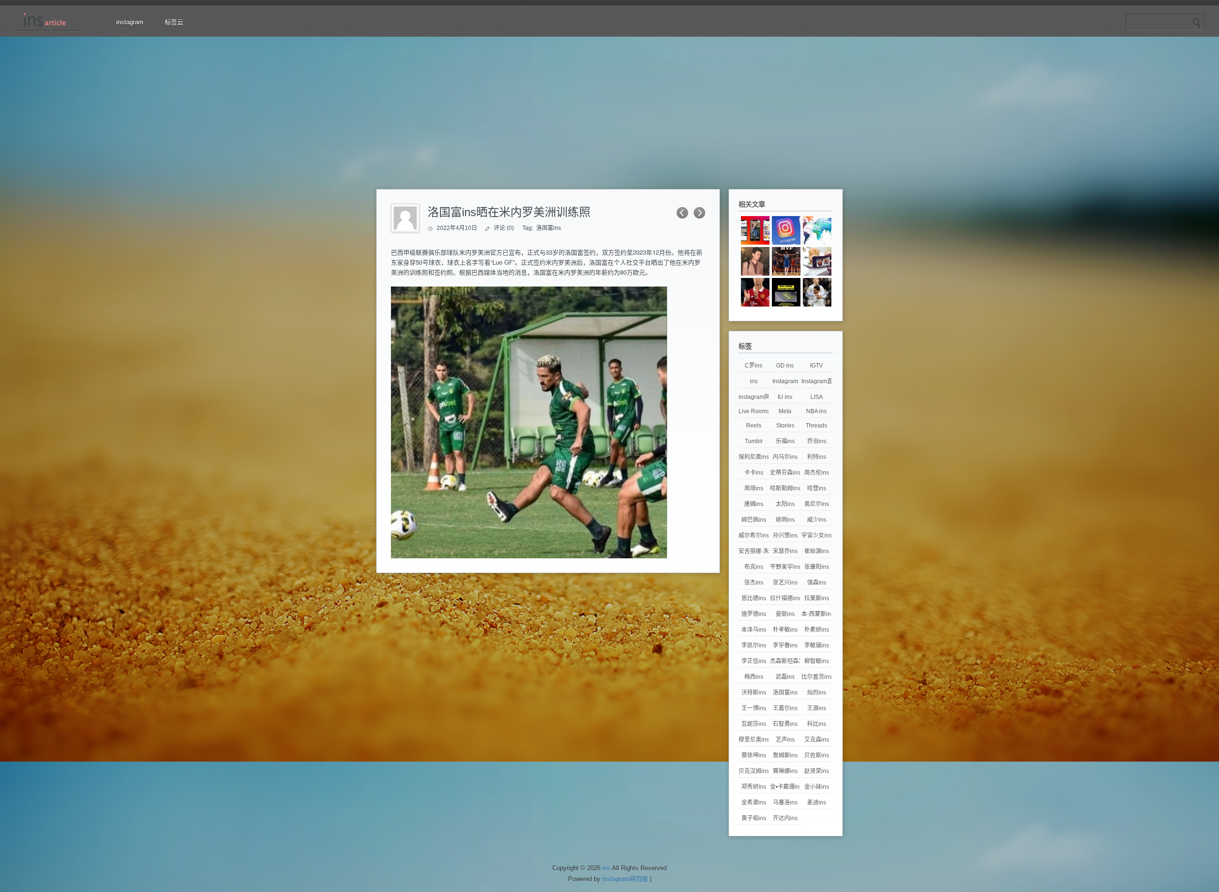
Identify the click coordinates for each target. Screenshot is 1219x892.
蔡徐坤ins (753, 755)
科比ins (816, 724)
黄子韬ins (753, 818)
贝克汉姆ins (754, 771)
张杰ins (753, 582)
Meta (785, 411)
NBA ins (816, 411)
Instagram (785, 381)
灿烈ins (816, 692)
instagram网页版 (754, 397)
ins (754, 381)
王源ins (816, 708)
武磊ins (785, 677)
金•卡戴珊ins (785, 786)
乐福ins (785, 441)
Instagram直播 (816, 381)
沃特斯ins (753, 692)
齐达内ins (785, 818)
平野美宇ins (785, 567)
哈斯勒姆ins (785, 488)
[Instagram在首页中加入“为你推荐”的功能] (786, 230)
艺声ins (785, 739)
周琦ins (753, 488)
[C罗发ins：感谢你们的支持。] (755, 292)
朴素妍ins (816, 629)
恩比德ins (753, 598)
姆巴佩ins (753, 519)
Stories (785, 425)
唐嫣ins (753, 504)
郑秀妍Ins (753, 786)
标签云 (174, 22)
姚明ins (785, 519)
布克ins (753, 567)
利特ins (816, 457)
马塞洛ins (785, 802)
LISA (816, 397)
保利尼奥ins (754, 457)
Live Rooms (754, 411)
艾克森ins (816, 739)
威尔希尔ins (754, 535)
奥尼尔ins (816, 504)
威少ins (816, 519)
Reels (753, 425)
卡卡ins (753, 472)
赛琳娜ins (785, 771)
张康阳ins (816, 567)
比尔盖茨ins (816, 677)
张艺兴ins (785, 582)
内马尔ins (785, 457)
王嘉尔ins (785, 708)
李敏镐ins (816, 645)
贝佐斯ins (816, 755)
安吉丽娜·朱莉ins (754, 551)
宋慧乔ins (785, 551)
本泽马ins (753, 629)
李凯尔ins (753, 645)
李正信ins (753, 661)
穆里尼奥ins (754, 739)
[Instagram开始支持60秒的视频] (817, 261)
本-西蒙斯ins (816, 614)
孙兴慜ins (785, 535)
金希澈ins (753, 802)
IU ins (785, 397)
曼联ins (785, 614)
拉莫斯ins (816, 598)
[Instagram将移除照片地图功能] (817, 230)
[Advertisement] (609, 108)
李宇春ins (785, 645)
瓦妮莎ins (753, 724)
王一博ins (753, 708)
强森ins (816, 582)
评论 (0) (504, 228)
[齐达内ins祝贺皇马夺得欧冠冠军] (786, 292)
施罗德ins (753, 614)
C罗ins (753, 365)
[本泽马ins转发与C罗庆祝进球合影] (817, 292)
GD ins (785, 365)
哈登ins (816, 488)
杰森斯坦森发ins (785, 661)
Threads (816, 425)
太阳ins (785, 504)
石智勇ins (785, 724)
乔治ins (816, 441)
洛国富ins (548, 228)
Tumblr (754, 441)
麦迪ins (816, 802)
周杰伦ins (816, 472)
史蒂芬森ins (785, 472)
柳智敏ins (816, 661)
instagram (129, 22)
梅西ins (753, 677)
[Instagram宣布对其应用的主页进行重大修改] (755, 230)
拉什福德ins (785, 598)
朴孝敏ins (785, 629)
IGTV (816, 365)
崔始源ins (816, 551)
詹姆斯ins (785, 755)
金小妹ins (816, 786)
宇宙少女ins (816, 535)
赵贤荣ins (816, 771)
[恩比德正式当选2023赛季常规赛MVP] (786, 261)
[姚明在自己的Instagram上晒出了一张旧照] (755, 261)
